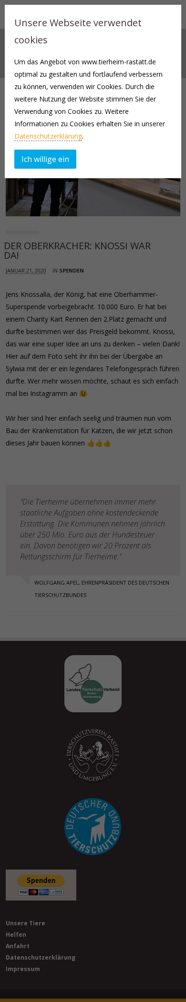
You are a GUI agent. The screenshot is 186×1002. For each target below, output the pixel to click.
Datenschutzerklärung (48, 136)
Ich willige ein (45, 159)
